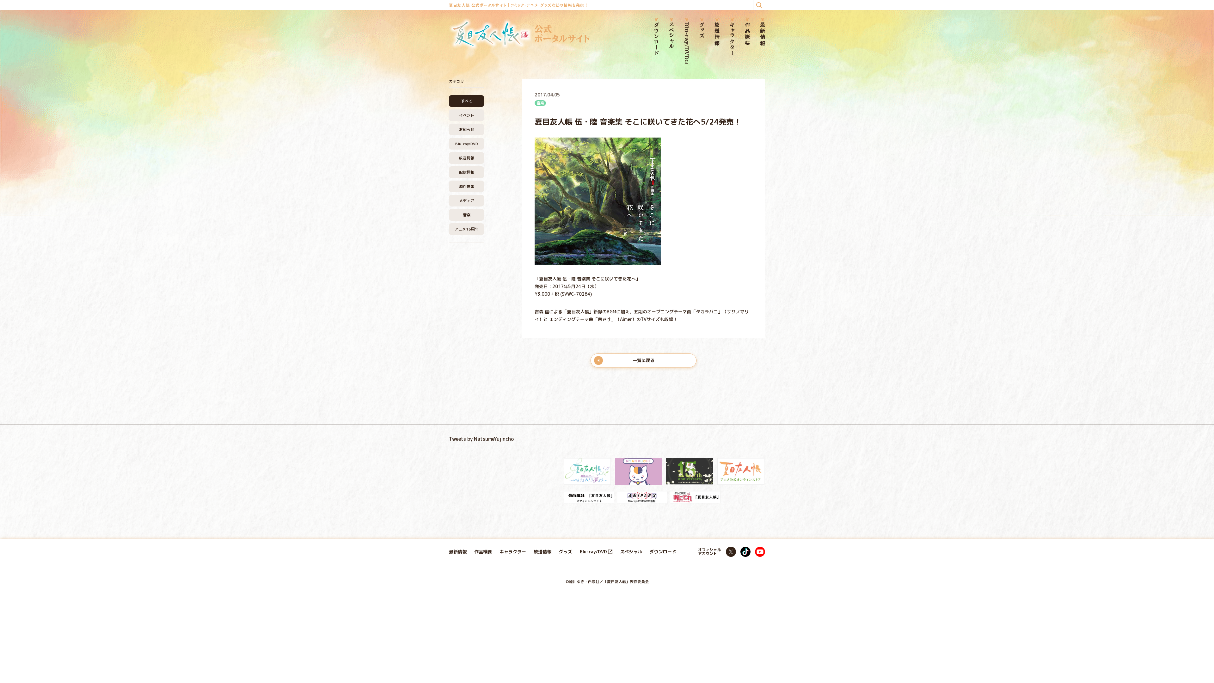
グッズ (701, 30)
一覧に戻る (644, 360)
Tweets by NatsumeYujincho (481, 438)
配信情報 (466, 172)
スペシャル (671, 35)
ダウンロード (656, 39)
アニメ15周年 (467, 229)
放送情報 (717, 34)
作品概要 (747, 34)
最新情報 (762, 34)
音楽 (466, 215)
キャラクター (732, 39)
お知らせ (466, 129)
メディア (466, 200)
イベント (466, 115)
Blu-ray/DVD (686, 40)
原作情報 (466, 186)
